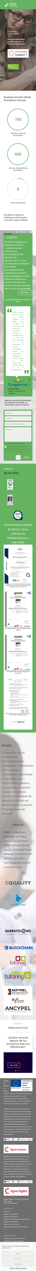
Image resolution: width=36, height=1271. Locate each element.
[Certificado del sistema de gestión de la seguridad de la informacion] (18, 583)
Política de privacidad (20, 1268)
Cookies (12, 1268)
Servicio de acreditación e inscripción (16, 1226)
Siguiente (21, 722)
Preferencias (18, 1264)
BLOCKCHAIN (14, 1059)
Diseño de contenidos (11, 1221)
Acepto (18, 1253)
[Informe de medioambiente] (18, 712)
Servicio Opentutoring (11, 1216)
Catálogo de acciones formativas (14, 1238)
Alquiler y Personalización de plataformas (17, 1219)
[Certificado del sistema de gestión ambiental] (18, 669)
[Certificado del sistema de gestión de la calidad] (18, 626)
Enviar (27, 457)
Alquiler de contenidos (11, 1214)
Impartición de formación (12, 1224)
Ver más (14, 1065)
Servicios (25, 292)
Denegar (18, 1259)
